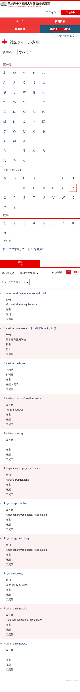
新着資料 (20, 29)
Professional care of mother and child (25, 293)
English (70, 12)
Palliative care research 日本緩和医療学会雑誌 (30, 328)
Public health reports (15, 643)
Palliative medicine (14, 363)
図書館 (29, 7)
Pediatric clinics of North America (22, 398)
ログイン (51, 12)
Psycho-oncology (13, 573)
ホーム (20, 21)
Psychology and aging (16, 538)
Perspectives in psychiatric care (22, 468)
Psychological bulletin (16, 503)
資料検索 (60, 21)
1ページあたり (10, 281)
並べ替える (8, 273)
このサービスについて (71, 680)
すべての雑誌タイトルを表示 (23, 249)
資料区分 (8, 52)
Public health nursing (15, 608)
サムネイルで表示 (75, 272)
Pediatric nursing (13, 433)
